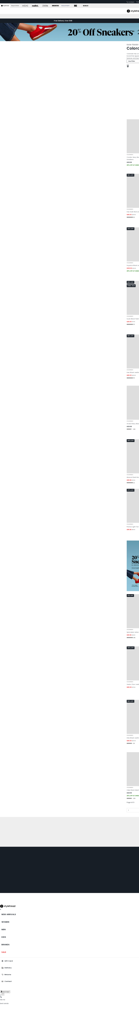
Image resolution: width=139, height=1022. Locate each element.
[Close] (3, 994)
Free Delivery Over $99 (63, 21)
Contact (131, 2)
